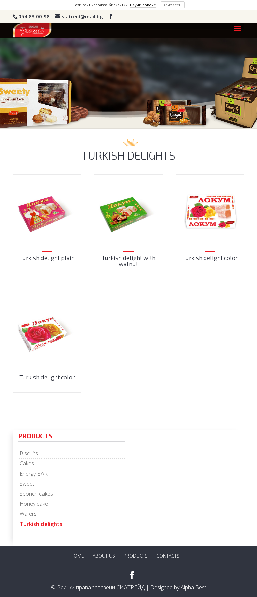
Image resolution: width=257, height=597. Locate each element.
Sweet (27, 483)
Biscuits (29, 453)
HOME (77, 556)
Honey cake (34, 503)
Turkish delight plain (47, 257)
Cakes (27, 463)
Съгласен (172, 4)
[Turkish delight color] (210, 213)
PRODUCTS (136, 556)
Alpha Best (193, 587)
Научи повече (143, 4)
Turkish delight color (210, 257)
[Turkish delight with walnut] (128, 213)
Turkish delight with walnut (128, 260)
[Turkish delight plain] (47, 213)
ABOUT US (104, 556)
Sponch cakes (36, 493)
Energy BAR (34, 473)
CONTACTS (167, 556)
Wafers (28, 513)
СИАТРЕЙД (130, 587)
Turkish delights (41, 524)
